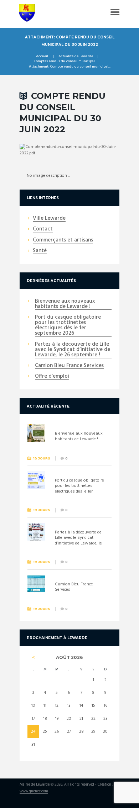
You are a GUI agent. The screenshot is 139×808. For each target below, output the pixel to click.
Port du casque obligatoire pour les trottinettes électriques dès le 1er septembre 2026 (68, 325)
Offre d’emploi (52, 376)
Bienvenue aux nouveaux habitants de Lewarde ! (65, 304)
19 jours (41, 510)
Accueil (42, 56)
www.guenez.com (34, 792)
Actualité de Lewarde (75, 56)
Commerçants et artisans (63, 240)
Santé (40, 251)
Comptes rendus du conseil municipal (64, 61)
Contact (43, 229)
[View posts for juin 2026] (33, 657)
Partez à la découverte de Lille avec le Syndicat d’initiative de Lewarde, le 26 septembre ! (72, 350)
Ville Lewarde (49, 219)
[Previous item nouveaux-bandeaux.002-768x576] (45, 150)
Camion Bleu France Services (69, 366)
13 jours (41, 458)
